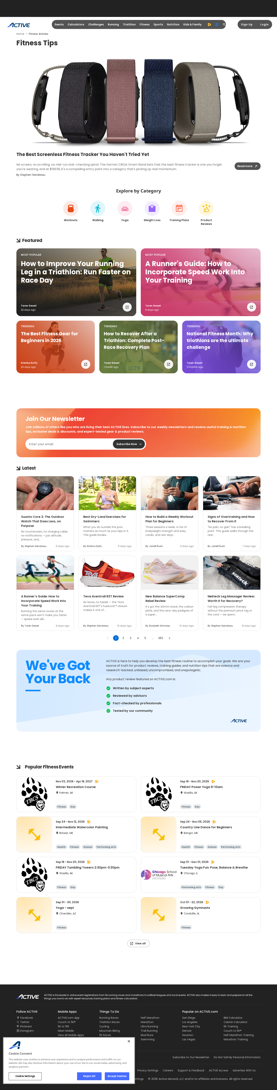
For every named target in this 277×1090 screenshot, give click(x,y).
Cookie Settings (25, 1076)
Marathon (147, 1022)
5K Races (105, 1035)
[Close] (129, 1041)
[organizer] (216, 24)
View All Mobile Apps (71, 1035)
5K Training (231, 1026)
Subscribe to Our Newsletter (191, 1057)
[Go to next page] (169, 638)
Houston (187, 1035)
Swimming (148, 1039)
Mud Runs (147, 1035)
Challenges (96, 24)
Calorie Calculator (235, 1022)
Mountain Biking (109, 1031)
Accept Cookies (117, 1076)
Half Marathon (150, 1018)
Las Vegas (188, 1039)
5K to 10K (63, 1026)
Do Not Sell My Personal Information (237, 1057)
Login (264, 24)
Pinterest (26, 1026)
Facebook (26, 1018)
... (152, 638)
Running (113, 24)
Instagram (27, 1031)
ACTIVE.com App (69, 1018)
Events (59, 24)
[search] (224, 24)
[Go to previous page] (108, 638)
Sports (158, 24)
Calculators (76, 24)
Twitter (24, 1022)
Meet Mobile (66, 1031)
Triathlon (129, 24)
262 (160, 638)
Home (20, 34)
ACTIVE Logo (24, 995)
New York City (191, 1026)
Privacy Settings (147, 1070)
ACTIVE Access (218, 1070)
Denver (187, 1031)
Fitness (145, 24)
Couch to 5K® (67, 1022)
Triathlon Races (109, 1022)
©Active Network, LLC (166, 1079)
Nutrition (173, 24)
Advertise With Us (244, 1070)
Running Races (109, 1018)
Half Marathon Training (239, 1035)
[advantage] (209, 24)
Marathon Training (236, 1039)
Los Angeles (189, 1022)
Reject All (89, 1076)
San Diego (188, 1018)
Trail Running (149, 1031)
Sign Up (247, 24)
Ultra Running (149, 1026)
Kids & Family (192, 24)
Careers (168, 1070)
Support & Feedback (191, 1070)
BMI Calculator (233, 1018)
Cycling (104, 1026)
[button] (76, 282)
